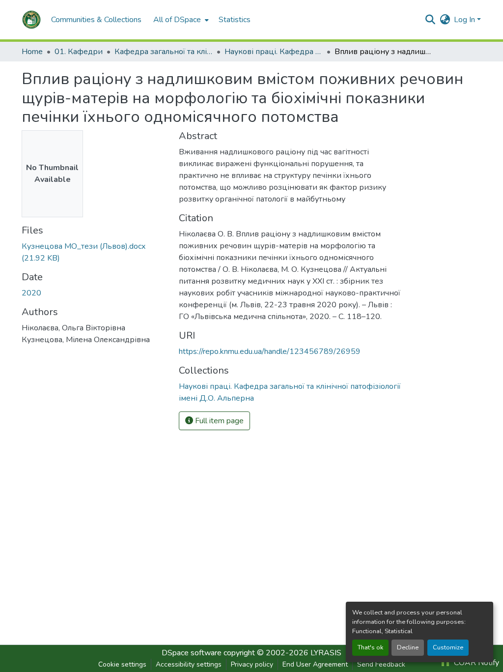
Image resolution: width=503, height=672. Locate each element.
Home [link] (32, 51)
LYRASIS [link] (325, 652)
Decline (408, 647)
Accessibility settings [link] (189, 664)
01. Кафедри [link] (79, 51)
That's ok (370, 647)
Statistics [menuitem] (235, 19)
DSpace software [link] (192, 652)
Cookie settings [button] (122, 664)
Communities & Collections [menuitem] (96, 19)
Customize (448, 647)
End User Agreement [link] (315, 664)
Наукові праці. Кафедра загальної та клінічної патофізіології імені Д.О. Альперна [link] (273, 51)
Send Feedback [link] (381, 664)
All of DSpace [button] (177, 19)
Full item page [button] (218, 420)
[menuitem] (180, 19)
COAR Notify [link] (475, 662)
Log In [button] (465, 19)
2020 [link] (31, 293)
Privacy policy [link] (252, 664)
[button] (31, 19)
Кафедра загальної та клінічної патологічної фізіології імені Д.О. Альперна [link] (163, 51)
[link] (94, 252)
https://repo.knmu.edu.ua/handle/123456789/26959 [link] (270, 351)
